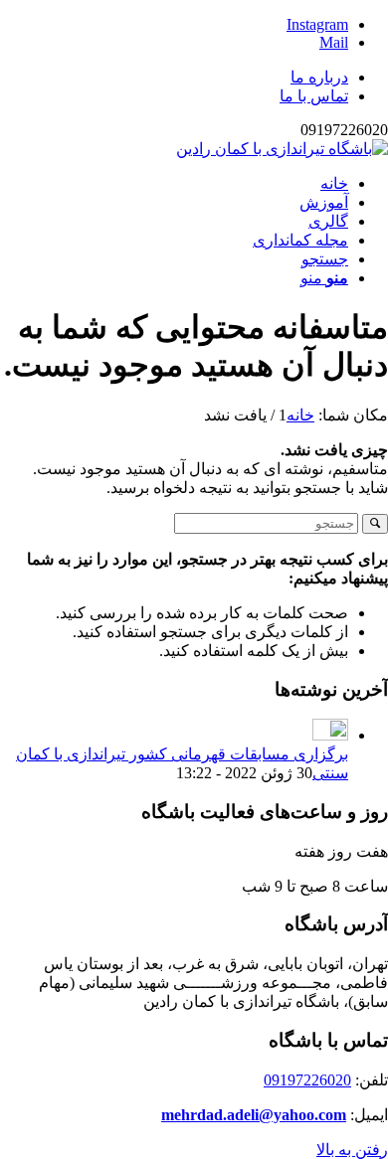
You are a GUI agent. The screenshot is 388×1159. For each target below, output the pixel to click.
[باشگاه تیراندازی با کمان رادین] (282, 148)
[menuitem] (174, 77)
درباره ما (319, 77)
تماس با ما (314, 95)
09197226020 (307, 1080)
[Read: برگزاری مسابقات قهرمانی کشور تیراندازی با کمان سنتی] (330, 735)
